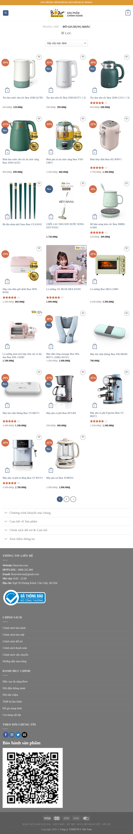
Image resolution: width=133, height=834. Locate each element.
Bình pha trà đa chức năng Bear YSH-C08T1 (64, 161)
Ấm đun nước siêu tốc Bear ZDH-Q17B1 (23, 97)
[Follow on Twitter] (18, 735)
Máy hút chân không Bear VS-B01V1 (21, 413)
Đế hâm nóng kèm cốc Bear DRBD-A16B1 (107, 226)
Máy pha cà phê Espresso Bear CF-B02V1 (107, 414)
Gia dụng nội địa (12, 714)
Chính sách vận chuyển (15, 654)
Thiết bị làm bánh (12, 701)
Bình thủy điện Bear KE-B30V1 (106, 159)
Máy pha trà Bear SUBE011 (60, 477)
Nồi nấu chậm (10, 694)
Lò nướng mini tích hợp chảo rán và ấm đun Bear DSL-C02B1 (22, 356)
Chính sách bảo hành (14, 627)
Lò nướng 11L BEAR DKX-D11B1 (63, 289)
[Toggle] (6, 513)
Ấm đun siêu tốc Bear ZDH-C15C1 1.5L (110, 97)
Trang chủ (50, 26)
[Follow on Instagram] (12, 735)
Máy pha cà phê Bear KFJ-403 (61, 413)
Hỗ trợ (71, 824)
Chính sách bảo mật (13, 634)
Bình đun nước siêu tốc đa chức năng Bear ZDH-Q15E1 (21, 161)
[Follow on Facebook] (6, 735)
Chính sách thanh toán (15, 647)
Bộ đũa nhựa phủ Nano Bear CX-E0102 (22, 224)
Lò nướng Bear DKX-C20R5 (104, 289)
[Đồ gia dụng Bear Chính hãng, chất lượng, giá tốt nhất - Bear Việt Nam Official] (66, 12)
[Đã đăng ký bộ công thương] (29, 597)
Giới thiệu (59, 824)
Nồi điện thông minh (14, 688)
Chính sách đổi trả (13, 641)
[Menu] (6, 13)
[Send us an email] (24, 735)
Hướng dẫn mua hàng (14, 661)
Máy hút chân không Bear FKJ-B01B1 (109, 354)
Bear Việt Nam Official (37, 824)
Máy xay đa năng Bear (15, 681)
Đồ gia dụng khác (12, 708)
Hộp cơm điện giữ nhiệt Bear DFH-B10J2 (20, 291)
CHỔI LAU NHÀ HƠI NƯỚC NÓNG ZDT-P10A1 (65, 226)
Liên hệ (106, 824)
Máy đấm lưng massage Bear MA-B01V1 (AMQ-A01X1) (63, 356)
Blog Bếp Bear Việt (88, 824)
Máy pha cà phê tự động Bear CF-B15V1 (23, 477)
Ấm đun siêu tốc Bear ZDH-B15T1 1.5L (66, 97)
